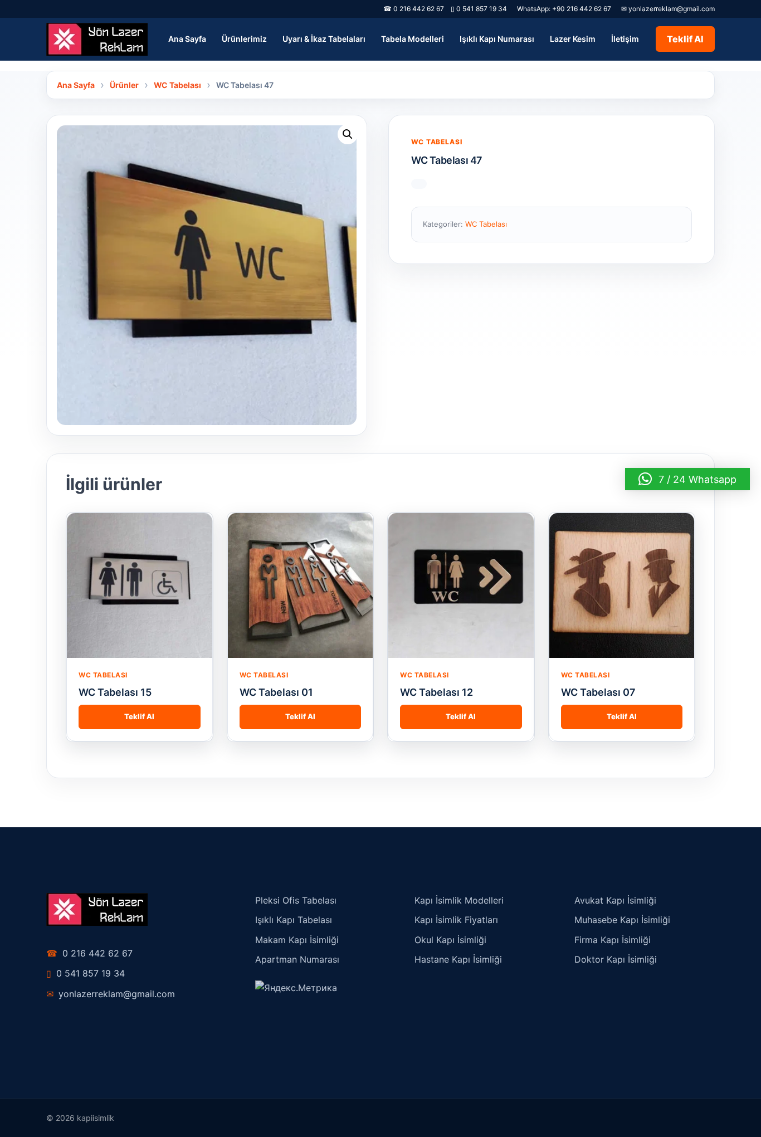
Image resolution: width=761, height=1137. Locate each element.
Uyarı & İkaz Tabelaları (323, 38)
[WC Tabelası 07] (622, 585)
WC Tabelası (436, 142)
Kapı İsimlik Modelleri (459, 900)
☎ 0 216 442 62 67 (413, 8)
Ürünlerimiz (244, 38)
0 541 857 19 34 (479, 8)
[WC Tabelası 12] (461, 585)
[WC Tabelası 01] (300, 585)
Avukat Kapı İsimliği (615, 900)
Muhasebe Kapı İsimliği (622, 919)
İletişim (625, 38)
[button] (348, 134)
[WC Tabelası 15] (139, 585)
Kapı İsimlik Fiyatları (456, 919)
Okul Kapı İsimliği (450, 939)
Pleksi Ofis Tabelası (295, 900)
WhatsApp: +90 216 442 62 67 (564, 8)
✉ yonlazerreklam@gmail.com (668, 8)
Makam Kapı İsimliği (297, 939)
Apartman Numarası (297, 959)
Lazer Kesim (573, 38)
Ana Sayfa (187, 38)
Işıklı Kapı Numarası (497, 38)
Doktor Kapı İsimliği (615, 959)
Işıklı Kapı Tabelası (293, 919)
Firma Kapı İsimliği (612, 939)
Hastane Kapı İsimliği (458, 959)
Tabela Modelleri (412, 38)
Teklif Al (685, 39)
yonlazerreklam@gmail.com (110, 993)
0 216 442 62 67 (89, 953)
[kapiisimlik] (97, 39)
